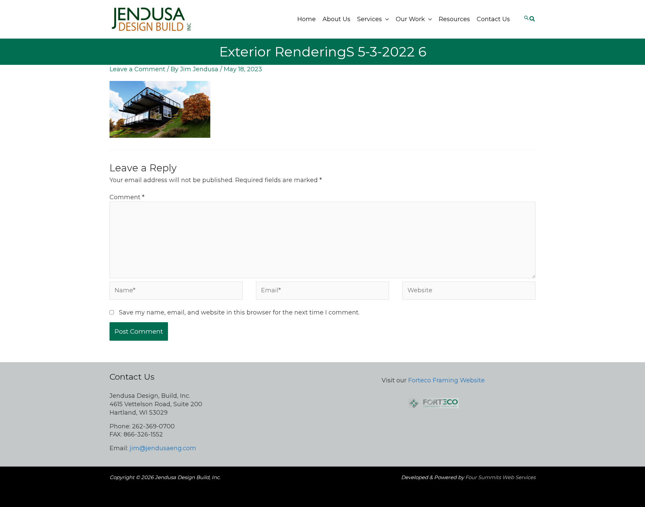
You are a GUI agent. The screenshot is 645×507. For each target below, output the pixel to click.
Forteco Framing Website (446, 380)
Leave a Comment (137, 69)
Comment (127, 197)
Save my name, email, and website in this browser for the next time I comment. (239, 312)
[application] (385, 19)
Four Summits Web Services (500, 477)
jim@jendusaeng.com (163, 448)
